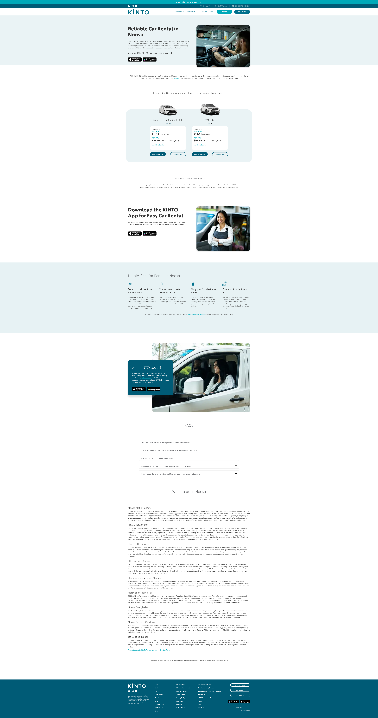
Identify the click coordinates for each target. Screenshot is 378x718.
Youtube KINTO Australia (136, 6)
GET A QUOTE (240, 690)
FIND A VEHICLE (240, 685)
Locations (179, 701)
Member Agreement (183, 688)
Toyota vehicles (145, 378)
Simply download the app (196, 314)
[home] (144, 11)
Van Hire (157, 698)
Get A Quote (242, 12)
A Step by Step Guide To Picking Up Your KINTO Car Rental (149, 650)
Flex (156, 691)
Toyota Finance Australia (134, 695)
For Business (159, 694)
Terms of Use (180, 694)
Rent (156, 688)
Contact (179, 704)
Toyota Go (201, 694)
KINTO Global (202, 708)
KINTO (176, 78)
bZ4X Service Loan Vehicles (207, 698)
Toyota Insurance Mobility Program (209, 691)
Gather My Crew (181, 708)
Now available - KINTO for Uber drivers (189, 2)
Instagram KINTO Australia (132, 6)
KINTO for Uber (160, 708)
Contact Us (206, 6)
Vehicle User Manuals (205, 685)
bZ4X (156, 701)
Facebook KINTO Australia (129, 6)
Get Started (224, 12)
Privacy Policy (180, 698)
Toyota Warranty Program (206, 688)
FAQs (211, 12)
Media (200, 704)
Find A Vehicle (222, 6)
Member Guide (181, 685)
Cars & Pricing (192, 12)
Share (156, 685)
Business (204, 12)
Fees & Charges (181, 691)
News (200, 701)
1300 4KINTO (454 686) (242, 6)
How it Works (179, 12)
